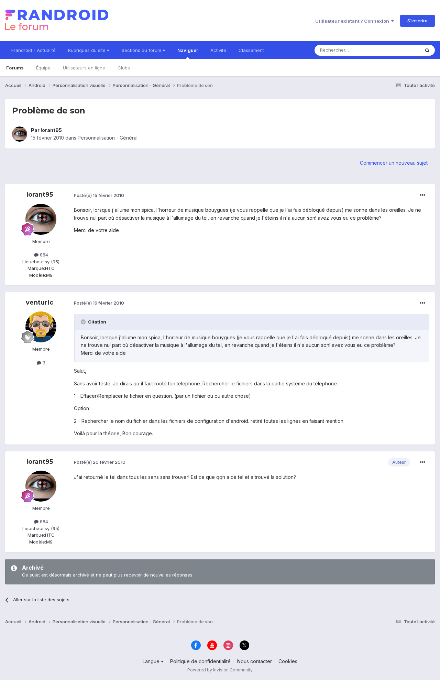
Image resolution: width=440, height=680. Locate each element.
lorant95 (51, 130)
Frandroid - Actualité (33, 50)
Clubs (124, 67)
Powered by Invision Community (220, 669)
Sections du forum (142, 50)
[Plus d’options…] (422, 195)
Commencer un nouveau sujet (394, 163)
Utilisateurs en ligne (84, 67)
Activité (218, 50)
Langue (152, 661)
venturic (39, 302)
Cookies (287, 661)
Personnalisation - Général (108, 138)
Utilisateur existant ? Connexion (353, 21)
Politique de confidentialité (200, 661)
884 (43, 254)
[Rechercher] (427, 50)
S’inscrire (417, 20)
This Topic (399, 50)
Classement (251, 50)
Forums (15, 67)
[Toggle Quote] (84, 322)
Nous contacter (254, 661)
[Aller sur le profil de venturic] (40, 326)
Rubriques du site (87, 50)
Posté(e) (99, 195)
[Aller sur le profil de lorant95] (19, 134)
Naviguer (187, 50)
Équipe (43, 67)
